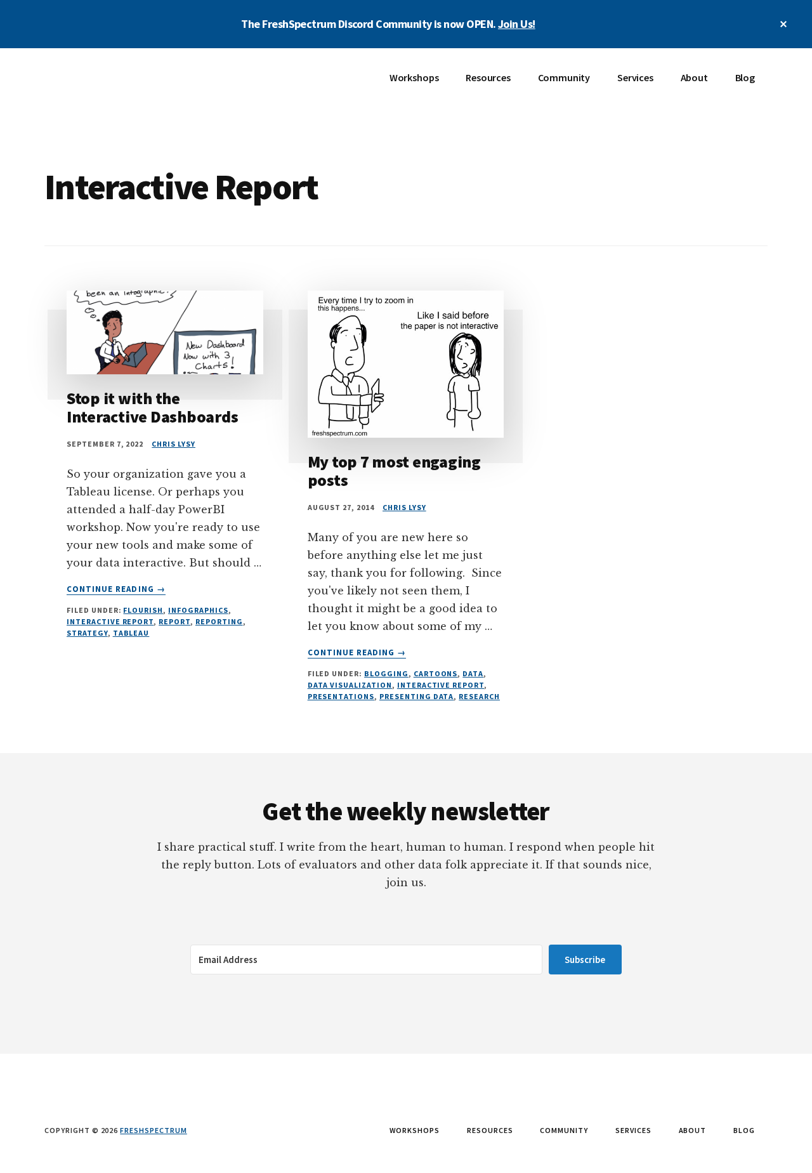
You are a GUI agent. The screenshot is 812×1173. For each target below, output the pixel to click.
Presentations (341, 696)
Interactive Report (110, 621)
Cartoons (436, 673)
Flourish (143, 610)
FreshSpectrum (139, 86)
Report (174, 621)
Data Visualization (350, 685)
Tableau (131, 633)
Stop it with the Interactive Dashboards (152, 407)
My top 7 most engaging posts (394, 470)
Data (472, 673)
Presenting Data (416, 696)
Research (479, 696)
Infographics (198, 610)
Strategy (87, 633)
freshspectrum (153, 1130)
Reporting (219, 621)
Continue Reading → (116, 589)
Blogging (386, 673)
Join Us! (516, 23)
